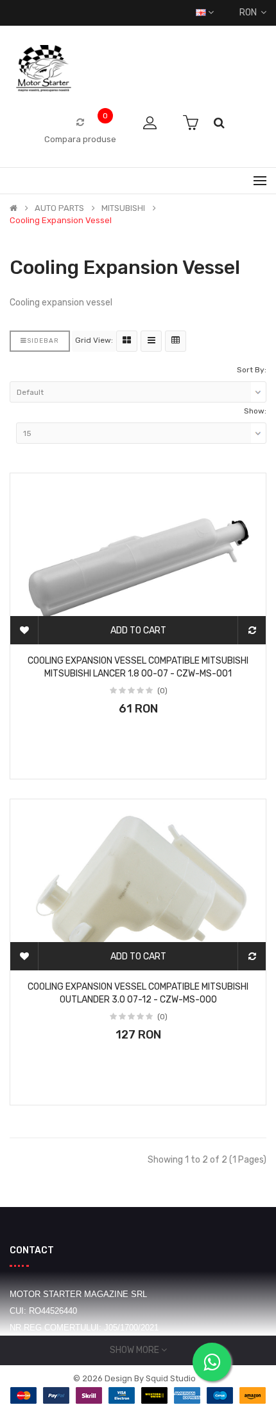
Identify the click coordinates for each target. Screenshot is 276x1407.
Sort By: (251, 369)
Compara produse (80, 139)
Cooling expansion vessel (61, 220)
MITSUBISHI (123, 208)
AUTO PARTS (59, 208)
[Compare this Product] (251, 630)
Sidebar (43, 341)
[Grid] (126, 341)
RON (250, 12)
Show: (255, 410)
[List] (151, 341)
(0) (162, 690)
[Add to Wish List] (24, 630)
